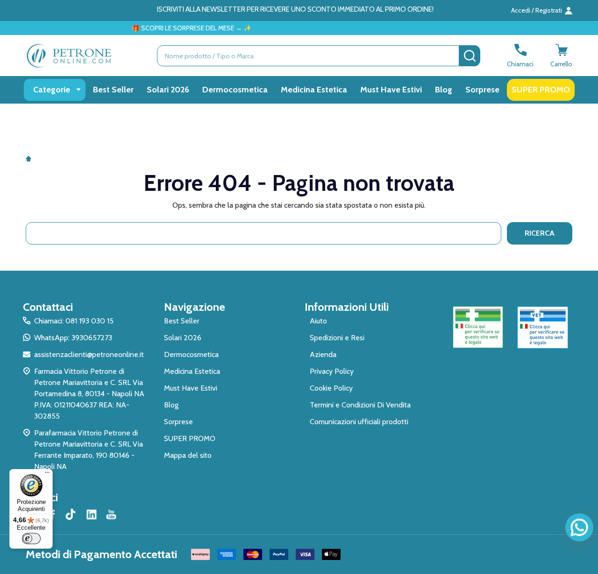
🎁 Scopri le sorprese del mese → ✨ (182, 28)
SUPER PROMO (541, 89)
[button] (478, 327)
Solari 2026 (168, 89)
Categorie (51, 89)
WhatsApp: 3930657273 (73, 337)
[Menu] (47, 474)
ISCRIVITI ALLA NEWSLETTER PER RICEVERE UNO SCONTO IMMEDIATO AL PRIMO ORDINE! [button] (295, 9)
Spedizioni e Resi (337, 337)
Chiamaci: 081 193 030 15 (74, 320)
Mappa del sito (188, 455)
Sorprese (482, 89)
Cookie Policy (331, 388)
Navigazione (194, 307)
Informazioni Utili (347, 307)
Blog (443, 89)
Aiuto (318, 320)
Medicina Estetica (314, 89)
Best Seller (113, 89)
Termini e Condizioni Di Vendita (360, 404)
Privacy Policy (332, 371)
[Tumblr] (72, 514)
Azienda (323, 354)
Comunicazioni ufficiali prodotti (359, 421)
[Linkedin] (91, 514)
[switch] (31, 538)
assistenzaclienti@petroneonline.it (89, 354)
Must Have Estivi (391, 89)
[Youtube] (111, 514)
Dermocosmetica (235, 89)
